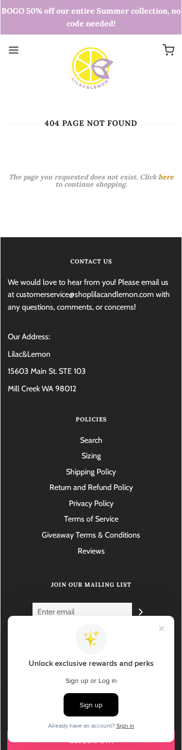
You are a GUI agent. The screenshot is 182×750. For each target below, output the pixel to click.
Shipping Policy (91, 471)
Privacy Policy (91, 503)
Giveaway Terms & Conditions (91, 535)
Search (91, 440)
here (166, 177)
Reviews (91, 551)
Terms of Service (91, 518)
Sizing (91, 455)
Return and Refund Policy (91, 487)
